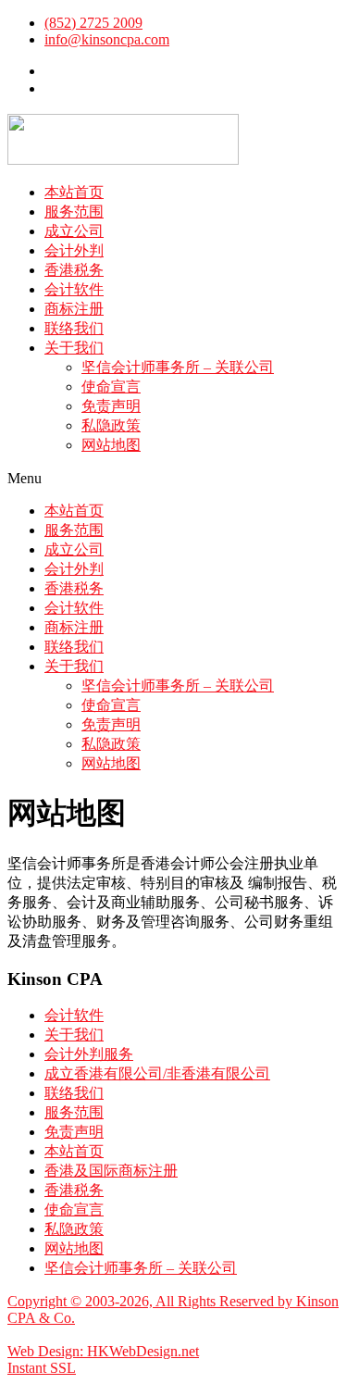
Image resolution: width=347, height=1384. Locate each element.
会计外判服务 (88, 1054)
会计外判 (74, 250)
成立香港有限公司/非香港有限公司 (157, 1073)
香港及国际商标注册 (111, 1170)
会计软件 (74, 289)
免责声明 (111, 406)
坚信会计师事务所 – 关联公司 (177, 367)
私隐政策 (111, 425)
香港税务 (74, 270)
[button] (173, 478)
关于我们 (74, 347)
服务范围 (74, 211)
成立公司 (74, 231)
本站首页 (74, 192)
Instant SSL (41, 1368)
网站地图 (111, 445)
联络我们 (74, 328)
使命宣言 (111, 386)
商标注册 (74, 309)
